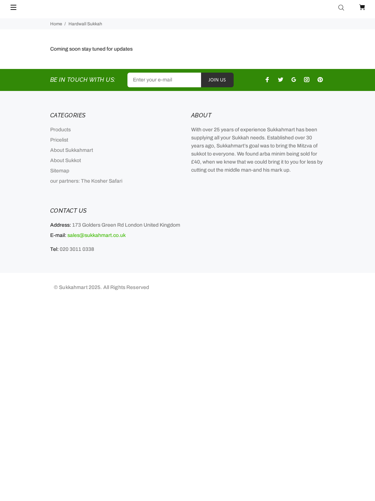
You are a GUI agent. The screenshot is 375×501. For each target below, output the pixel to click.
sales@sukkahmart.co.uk (96, 235)
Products (60, 129)
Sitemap (59, 170)
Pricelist (59, 140)
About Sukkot (65, 160)
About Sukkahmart (71, 150)
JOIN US (217, 80)
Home (56, 23)
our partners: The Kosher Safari (86, 181)
